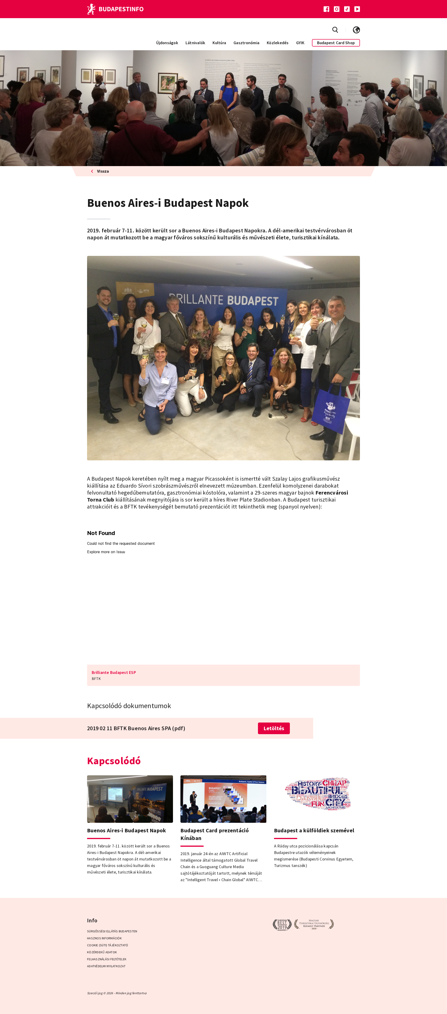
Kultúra (219, 42)
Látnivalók (195, 42)
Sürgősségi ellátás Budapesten (112, 931)
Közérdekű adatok (102, 952)
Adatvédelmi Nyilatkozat (106, 966)
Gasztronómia (246, 42)
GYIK (300, 42)
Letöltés (274, 728)
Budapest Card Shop (336, 42)
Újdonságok (167, 42)
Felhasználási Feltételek (106, 959)
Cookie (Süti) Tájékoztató (107, 945)
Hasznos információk (104, 938)
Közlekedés (278, 42)
